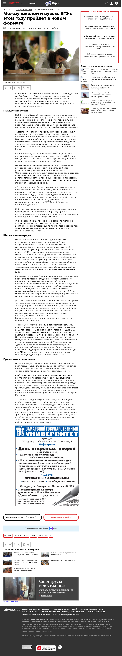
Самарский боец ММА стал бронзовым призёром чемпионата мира (99, 47)
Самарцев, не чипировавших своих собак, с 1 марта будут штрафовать (99, 27)
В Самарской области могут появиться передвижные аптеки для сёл (100, 56)
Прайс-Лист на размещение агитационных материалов (63, 612)
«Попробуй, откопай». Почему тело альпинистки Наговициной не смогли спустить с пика (104, 95)
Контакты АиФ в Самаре (96, 612)
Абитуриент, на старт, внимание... (63, 560)
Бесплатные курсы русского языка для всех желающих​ (24, 569)
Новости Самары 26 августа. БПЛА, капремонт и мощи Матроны (99, 18)
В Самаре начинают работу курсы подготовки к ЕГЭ (63, 554)
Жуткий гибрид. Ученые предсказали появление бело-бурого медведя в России (105, 71)
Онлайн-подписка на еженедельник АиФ (87, 609)
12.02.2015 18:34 (8, 10)
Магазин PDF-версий (61, 609)
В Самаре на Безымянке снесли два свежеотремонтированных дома (99, 37)
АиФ (23, 82)
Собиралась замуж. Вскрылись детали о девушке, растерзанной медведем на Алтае (103, 103)
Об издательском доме (31, 609)
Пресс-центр (46, 609)
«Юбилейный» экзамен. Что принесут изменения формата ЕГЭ (26, 554)
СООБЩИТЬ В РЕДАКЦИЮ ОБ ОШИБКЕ (66, 615)
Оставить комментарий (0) (61, 517)
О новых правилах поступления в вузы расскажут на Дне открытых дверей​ (26, 562)
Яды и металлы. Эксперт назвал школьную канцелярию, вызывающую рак (102, 87)
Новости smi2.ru (11, 601)
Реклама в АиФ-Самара (30, 612)
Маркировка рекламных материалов (36, 615)
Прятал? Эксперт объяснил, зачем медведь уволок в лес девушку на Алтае (103, 79)
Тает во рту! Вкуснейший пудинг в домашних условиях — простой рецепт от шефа (103, 110)
